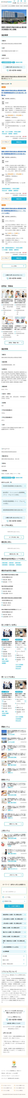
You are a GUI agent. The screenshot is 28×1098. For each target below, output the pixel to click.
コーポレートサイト (7, 1085)
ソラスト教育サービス (20, 1088)
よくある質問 (15, 1073)
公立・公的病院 (5, 639)
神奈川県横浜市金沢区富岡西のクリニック (11, 609)
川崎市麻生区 (18, 564)
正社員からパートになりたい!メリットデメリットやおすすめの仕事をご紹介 (16, 851)
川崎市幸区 (11, 562)
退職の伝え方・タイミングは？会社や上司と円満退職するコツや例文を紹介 (16, 815)
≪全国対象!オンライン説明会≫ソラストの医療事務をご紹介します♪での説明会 (20, 327)
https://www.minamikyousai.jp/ (9, 451)
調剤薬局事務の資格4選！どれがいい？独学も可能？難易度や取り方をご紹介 (16, 866)
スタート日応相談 (9, 131)
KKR (13, 62)
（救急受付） (12, 98)
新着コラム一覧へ (13, 824)
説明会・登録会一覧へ (14, 342)
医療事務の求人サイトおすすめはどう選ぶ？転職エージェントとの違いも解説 (16, 747)
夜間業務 (4, 663)
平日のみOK (4, 133)
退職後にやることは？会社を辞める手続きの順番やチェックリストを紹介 (16, 770)
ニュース (3, 1070)
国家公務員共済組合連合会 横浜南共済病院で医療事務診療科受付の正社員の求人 (13, 153)
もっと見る (14, 266)
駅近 (6, 659)
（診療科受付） (13, 157)
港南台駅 (5, 656)
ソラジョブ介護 (6, 1090)
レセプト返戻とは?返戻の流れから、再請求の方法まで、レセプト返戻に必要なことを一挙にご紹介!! (16, 859)
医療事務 (7, 98)
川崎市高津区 (4, 564)
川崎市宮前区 (11, 564)
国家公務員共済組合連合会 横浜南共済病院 (11, 598)
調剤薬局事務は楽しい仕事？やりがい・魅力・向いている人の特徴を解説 (16, 762)
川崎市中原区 (17, 562)
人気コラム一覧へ (13, 874)
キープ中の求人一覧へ (14, 537)
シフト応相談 (4, 249)
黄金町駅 (19, 659)
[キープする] (5, 142)
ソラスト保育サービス (7, 1088)
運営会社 (3, 1073)
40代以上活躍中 (17, 131)
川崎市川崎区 (4, 562)
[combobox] (14, 891)
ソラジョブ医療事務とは (11, 1070)
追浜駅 (3, 58)
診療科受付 (16, 190)
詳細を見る (19, 142)
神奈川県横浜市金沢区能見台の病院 (9, 574)
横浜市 (21, 5)
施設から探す (6, 960)
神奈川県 (17, 5)
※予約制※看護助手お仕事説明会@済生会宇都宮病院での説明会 (7, 301)
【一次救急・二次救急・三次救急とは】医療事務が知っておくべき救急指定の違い (16, 843)
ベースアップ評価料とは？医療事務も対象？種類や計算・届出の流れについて (16, 836)
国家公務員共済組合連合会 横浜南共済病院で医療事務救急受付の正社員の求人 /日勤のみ (14, 93)
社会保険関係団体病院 (6, 62)
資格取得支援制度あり (6, 188)
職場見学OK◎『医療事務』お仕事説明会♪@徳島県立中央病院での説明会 (20, 301)
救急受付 (15, 133)
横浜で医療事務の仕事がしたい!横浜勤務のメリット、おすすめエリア (16, 739)
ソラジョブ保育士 (19, 1090)
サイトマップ (4, 1078)
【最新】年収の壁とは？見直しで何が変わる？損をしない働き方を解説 (16, 755)
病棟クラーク (20, 655)
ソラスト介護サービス (20, 1085)
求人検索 (5, 956)
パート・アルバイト (10, 220)
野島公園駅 (5, 593)
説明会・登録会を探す (8, 963)
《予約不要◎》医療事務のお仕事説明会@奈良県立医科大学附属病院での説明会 (7, 327)
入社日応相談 (18, 666)
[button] (14, 486)
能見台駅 (5, 581)
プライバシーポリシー (5, 1075)
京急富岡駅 (5, 616)
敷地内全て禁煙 (19, 62)
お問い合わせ (8, 1073)
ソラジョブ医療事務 (11, 5)
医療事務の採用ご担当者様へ (13, 1078)
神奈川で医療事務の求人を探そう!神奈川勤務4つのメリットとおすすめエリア (16, 732)
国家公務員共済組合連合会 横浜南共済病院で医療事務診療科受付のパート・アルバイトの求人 (13, 211)
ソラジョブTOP (4, 5)
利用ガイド (19, 1070)
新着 (3, 131)
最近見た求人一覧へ (14, 554)
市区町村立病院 (19, 639)
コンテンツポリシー (15, 1075)
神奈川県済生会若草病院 (7, 586)
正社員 (6, 102)
